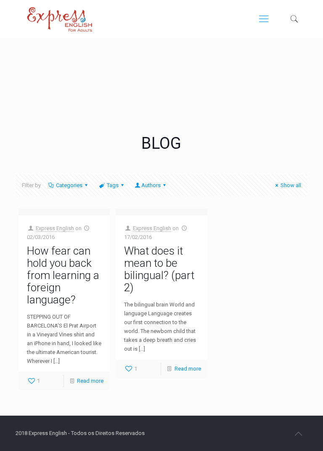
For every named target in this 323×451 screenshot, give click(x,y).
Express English (55, 228)
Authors (151, 185)
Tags (113, 185)
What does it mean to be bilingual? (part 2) (159, 269)
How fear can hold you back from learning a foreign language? (63, 275)
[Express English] (59, 19)
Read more (90, 381)
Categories (69, 185)
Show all (291, 185)
